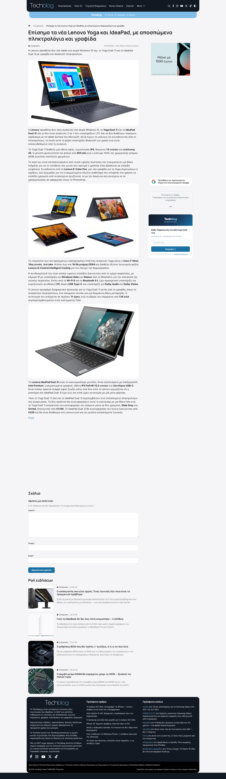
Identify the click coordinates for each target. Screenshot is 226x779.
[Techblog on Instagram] (177, 5)
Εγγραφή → (170, 249)
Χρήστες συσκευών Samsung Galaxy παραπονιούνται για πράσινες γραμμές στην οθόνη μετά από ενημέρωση (167, 716)
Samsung (121, 15)
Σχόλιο (31, 510)
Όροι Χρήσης (33, 765)
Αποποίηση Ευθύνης (137, 765)
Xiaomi (132, 15)
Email (31, 556)
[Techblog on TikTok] (191, 5)
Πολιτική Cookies (72, 765)
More (139, 6)
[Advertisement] (83, 455)
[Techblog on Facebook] (173, 5)
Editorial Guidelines (153, 765)
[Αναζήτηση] (169, 6)
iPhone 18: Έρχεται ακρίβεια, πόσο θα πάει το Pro (108, 724)
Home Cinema (116, 6)
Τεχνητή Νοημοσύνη (95, 6)
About (45, 769)
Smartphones (64, 6)
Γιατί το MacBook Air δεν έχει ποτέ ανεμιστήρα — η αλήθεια (90, 618)
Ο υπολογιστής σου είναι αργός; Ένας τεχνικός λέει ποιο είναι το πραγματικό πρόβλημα (93, 593)
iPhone (110, 15)
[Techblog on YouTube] (181, 5)
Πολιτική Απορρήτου (181, 254)
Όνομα (31, 543)
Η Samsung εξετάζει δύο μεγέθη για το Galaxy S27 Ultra (110, 720)
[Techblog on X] (186, 5)
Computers (35, 46)
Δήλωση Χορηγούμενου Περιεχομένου (94, 765)
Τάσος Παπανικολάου (129, 46)
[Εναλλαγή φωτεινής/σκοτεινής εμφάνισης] (195, 5)
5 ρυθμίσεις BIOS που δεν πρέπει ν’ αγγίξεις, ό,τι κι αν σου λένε (92, 646)
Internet (130, 6)
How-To (78, 6)
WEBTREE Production (56, 769)
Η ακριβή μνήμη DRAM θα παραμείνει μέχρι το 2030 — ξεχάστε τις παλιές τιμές (94, 675)
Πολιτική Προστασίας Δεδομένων (52, 765)
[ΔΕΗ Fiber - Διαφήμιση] (170, 59)
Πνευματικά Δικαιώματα (119, 765)
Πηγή (31, 417)
